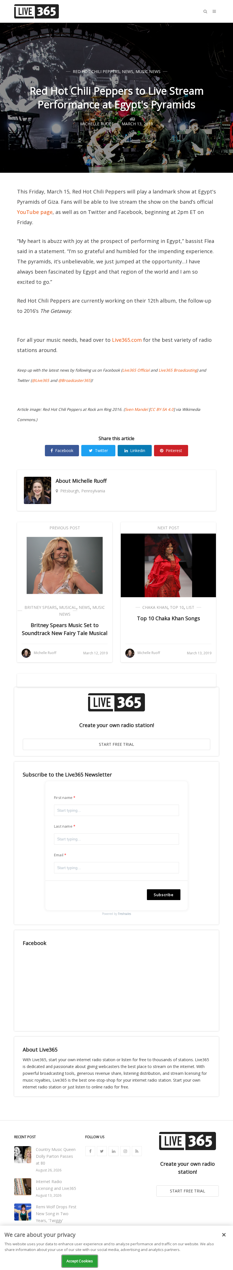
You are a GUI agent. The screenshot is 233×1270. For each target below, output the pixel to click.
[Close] (224, 1235)
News (127, 71)
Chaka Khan (155, 607)
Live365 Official (135, 370)
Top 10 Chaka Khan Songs (168, 618)
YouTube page (35, 212)
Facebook (64, 450)
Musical (67, 607)
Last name (63, 826)
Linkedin (137, 450)
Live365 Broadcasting (178, 370)
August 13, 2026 (48, 1195)
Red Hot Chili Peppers (96, 71)
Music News (148, 71)
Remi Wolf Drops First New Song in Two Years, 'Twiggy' (56, 1213)
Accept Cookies (79, 1260)
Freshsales (124, 914)
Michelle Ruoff (89, 480)
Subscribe (164, 894)
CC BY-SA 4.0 (162, 409)
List (190, 607)
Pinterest (174, 450)
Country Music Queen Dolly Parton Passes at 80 (56, 1156)
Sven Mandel (136, 409)
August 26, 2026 (48, 1170)
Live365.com (127, 339)
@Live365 (40, 380)
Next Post (168, 527)
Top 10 (177, 607)
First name (63, 797)
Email (58, 854)
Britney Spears (40, 607)
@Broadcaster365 (74, 380)
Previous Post (64, 527)
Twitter (101, 450)
